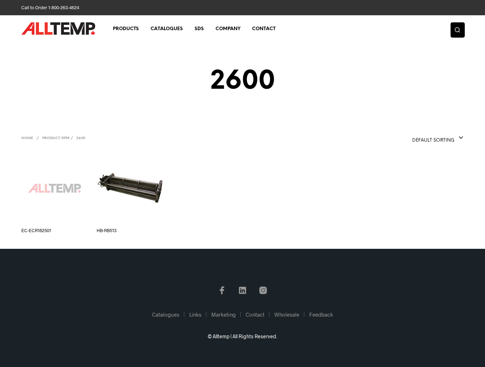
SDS (199, 29)
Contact (264, 29)
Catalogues (167, 29)
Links (195, 314)
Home (27, 138)
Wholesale (286, 314)
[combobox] (423, 138)
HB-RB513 (106, 230)
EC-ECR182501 (36, 230)
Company (228, 29)
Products (126, 29)
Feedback (321, 314)
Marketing (223, 314)
